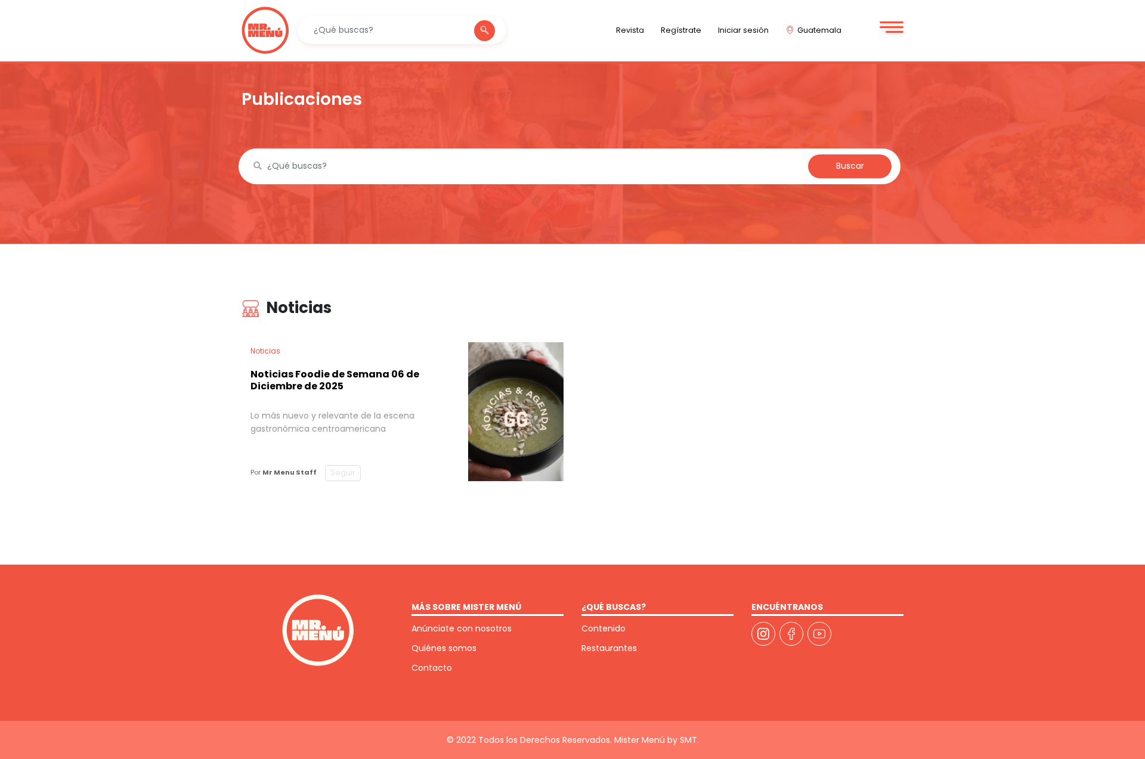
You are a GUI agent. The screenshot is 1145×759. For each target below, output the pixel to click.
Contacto (431, 668)
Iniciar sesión (743, 30)
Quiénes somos (443, 648)
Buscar (850, 166)
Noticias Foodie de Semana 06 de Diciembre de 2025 (334, 380)
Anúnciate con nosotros (461, 628)
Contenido (603, 628)
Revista (630, 30)
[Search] (484, 30)
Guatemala (819, 30)
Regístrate (681, 30)
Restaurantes (609, 648)
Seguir (342, 472)
